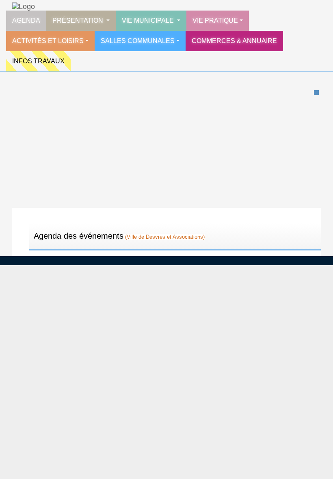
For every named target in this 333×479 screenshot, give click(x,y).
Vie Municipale (148, 20)
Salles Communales (138, 40)
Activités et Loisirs (48, 40)
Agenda (26, 20)
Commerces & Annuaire (234, 40)
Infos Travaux (38, 61)
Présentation (78, 20)
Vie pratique (215, 20)
